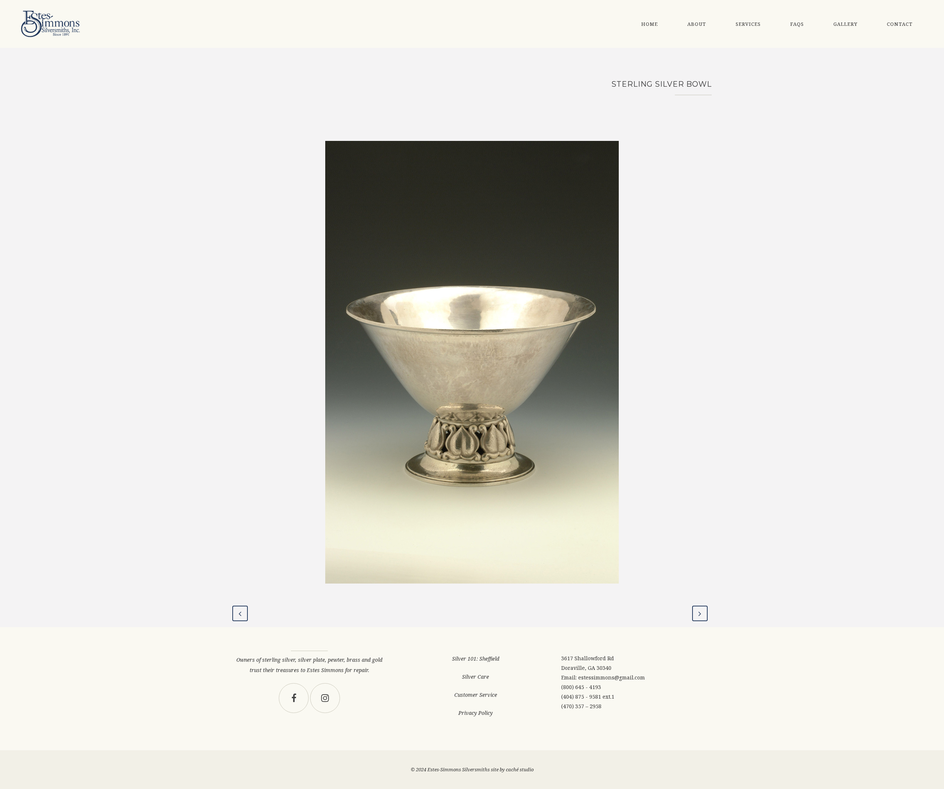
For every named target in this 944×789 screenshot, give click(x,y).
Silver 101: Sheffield (475, 658)
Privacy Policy (475, 712)
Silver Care (475, 676)
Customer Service (475, 694)
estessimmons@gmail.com (611, 677)
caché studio (520, 769)
